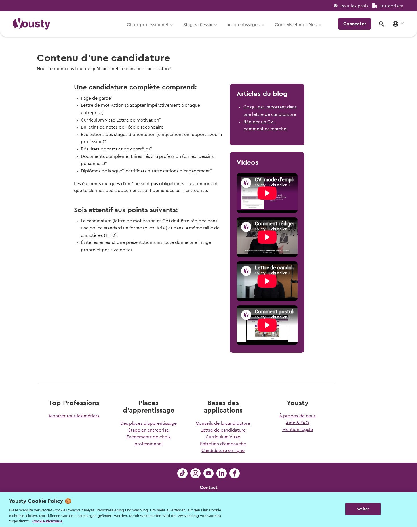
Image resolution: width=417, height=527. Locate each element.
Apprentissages (244, 24)
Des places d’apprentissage (148, 423)
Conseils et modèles (296, 24)
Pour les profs (354, 6)
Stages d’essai (197, 24)
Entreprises (391, 6)
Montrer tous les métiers (74, 416)
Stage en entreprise (148, 430)
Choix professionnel (147, 24)
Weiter (363, 509)
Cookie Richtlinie (47, 521)
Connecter (354, 24)
